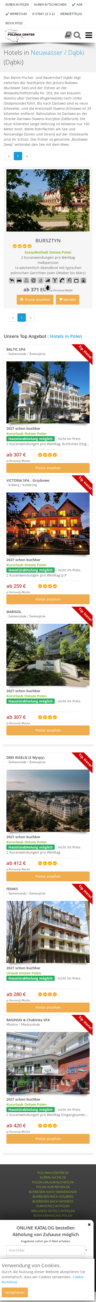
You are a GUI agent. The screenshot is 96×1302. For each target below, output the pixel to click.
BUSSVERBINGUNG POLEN (52, 1215)
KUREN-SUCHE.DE (53, 1177)
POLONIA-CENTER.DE (53, 1172)
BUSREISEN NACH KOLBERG (52, 1196)
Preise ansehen (37, 299)
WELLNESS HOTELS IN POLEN (53, 1211)
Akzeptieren (15, 1292)
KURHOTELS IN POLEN (53, 1206)
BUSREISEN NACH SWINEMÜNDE (53, 1192)
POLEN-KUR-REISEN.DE (53, 1187)
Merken (69, 299)
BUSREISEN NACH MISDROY (52, 1201)
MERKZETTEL (71, 14)
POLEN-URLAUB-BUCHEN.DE (53, 1182)
